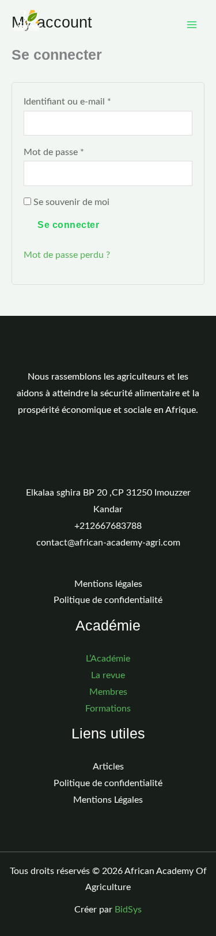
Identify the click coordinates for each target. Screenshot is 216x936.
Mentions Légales (108, 800)
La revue (108, 675)
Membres (108, 692)
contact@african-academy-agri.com (108, 543)
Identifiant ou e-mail (90, 100)
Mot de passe (76, 151)
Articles (108, 767)
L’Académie (108, 659)
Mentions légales (108, 584)
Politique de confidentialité (108, 600)
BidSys (128, 910)
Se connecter (68, 225)
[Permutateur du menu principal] (192, 24)
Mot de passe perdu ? (67, 255)
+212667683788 (108, 526)
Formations (108, 709)
